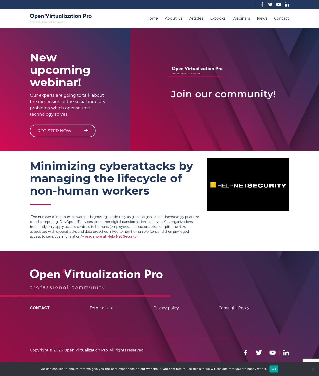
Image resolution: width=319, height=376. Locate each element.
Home (152, 18)
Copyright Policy (234, 308)
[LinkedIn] (286, 4)
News (262, 18)
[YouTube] (278, 4)
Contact (281, 18)
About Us (173, 18)
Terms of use (101, 308)
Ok (274, 369)
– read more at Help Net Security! (109, 236)
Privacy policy (166, 308)
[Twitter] (270, 4)
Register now (55, 130)
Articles (196, 18)
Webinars (241, 18)
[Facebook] (262, 4)
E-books (217, 18)
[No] (313, 369)
